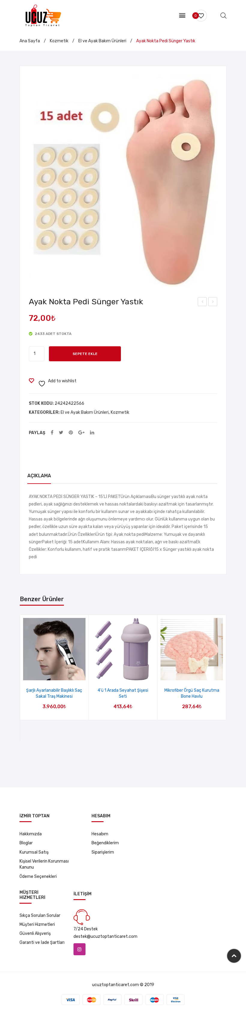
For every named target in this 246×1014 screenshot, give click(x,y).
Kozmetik (59, 40)
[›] (226, 678)
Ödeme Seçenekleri (38, 876)
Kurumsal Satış (34, 852)
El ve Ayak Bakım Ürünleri (102, 40)
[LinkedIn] (92, 432)
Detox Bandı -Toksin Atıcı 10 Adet (212, 302)
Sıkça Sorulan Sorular (40, 915)
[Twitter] (61, 432)
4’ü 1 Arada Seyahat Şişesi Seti (123, 693)
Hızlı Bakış (62, 673)
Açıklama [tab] (39, 476)
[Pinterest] (71, 432)
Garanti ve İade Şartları (42, 942)
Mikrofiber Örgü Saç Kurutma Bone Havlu (191, 693)
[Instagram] (80, 949)
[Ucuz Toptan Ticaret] (42, 15)
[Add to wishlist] (46, 673)
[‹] (20, 678)
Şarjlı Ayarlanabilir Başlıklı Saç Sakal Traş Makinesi (54, 693)
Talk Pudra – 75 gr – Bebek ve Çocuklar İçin (202, 302)
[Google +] (81, 432)
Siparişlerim (103, 852)
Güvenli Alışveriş (35, 933)
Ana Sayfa (30, 40)
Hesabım (100, 834)
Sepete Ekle (85, 354)
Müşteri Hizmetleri (37, 924)
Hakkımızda (31, 834)
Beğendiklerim (105, 842)
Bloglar (26, 842)
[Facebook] (52, 432)
